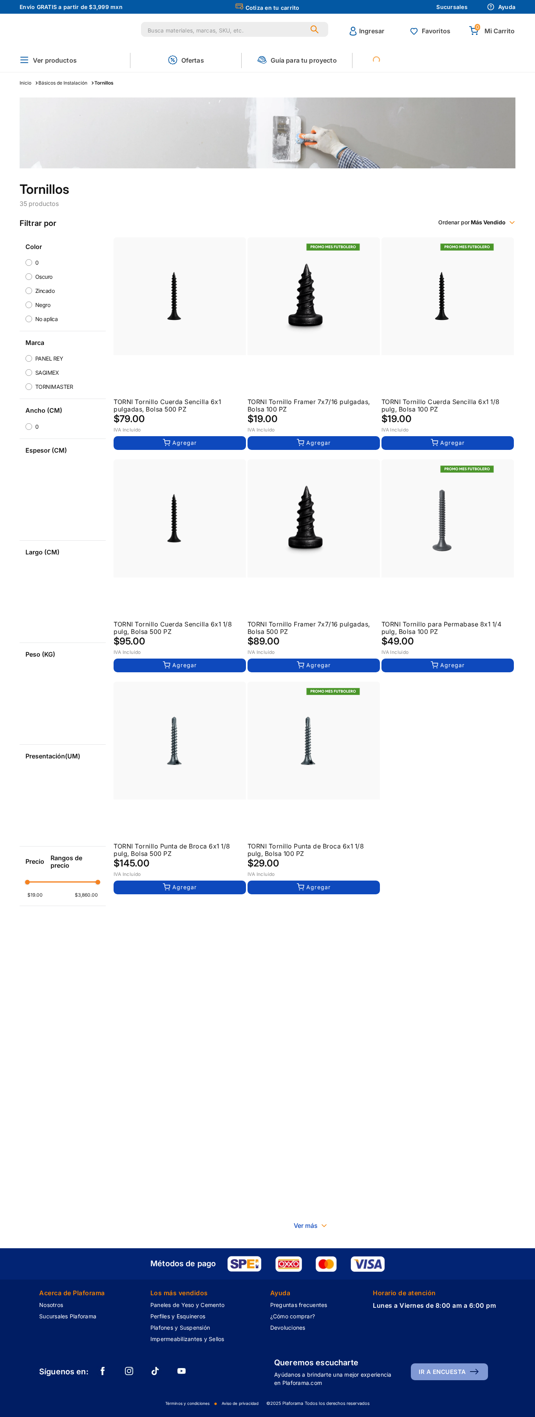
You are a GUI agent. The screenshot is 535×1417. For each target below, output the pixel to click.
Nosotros (51, 1304)
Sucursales (452, 7)
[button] (48, 60)
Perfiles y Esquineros (177, 1316)
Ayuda (506, 7)
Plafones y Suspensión (180, 1327)
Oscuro (43, 276)
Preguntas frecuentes (298, 1304)
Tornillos (104, 83)
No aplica (46, 319)
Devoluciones (287, 1327)
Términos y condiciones (187, 1403)
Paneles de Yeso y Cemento (187, 1304)
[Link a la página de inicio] (27, 83)
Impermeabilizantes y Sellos (187, 1339)
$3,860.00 (86, 895)
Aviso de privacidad (240, 1403)
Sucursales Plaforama (67, 1316)
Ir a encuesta (442, 1371)
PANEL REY (49, 358)
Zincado (45, 290)
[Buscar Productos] (316, 29)
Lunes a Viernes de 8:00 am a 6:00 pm (434, 1305)
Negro (43, 304)
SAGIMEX (47, 372)
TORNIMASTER (54, 386)
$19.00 (35, 895)
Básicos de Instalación (62, 83)
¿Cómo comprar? (292, 1316)
